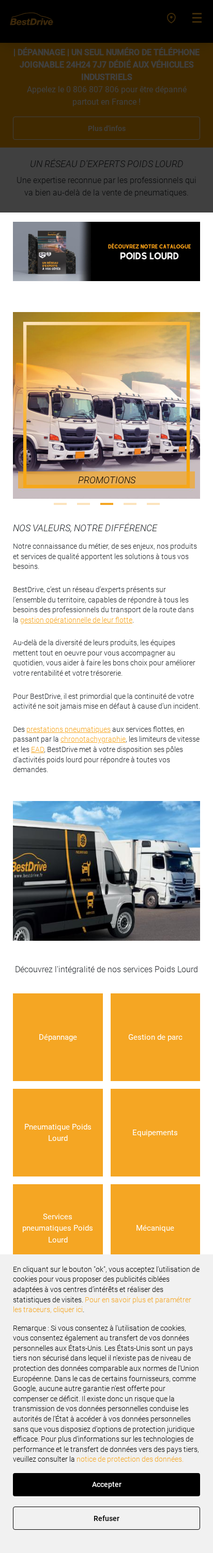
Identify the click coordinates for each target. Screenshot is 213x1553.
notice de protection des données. (130, 1459)
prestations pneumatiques (68, 729)
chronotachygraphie (93, 739)
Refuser (106, 1518)
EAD (37, 749)
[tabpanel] (106, 405)
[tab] (60, 504)
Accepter (106, 1484)
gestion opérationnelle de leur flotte (76, 620)
